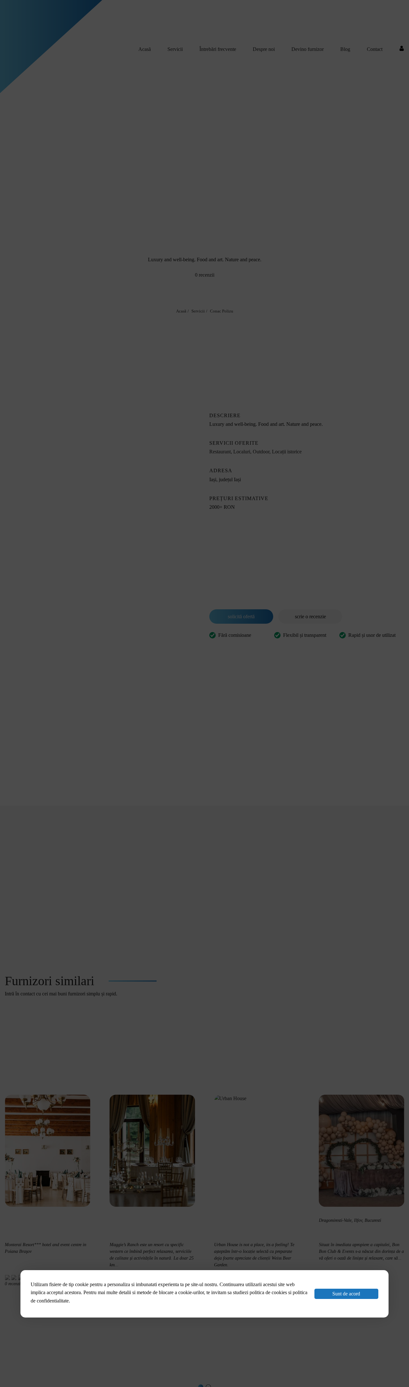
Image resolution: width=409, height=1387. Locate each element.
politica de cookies (268, 1292)
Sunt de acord (346, 1293)
